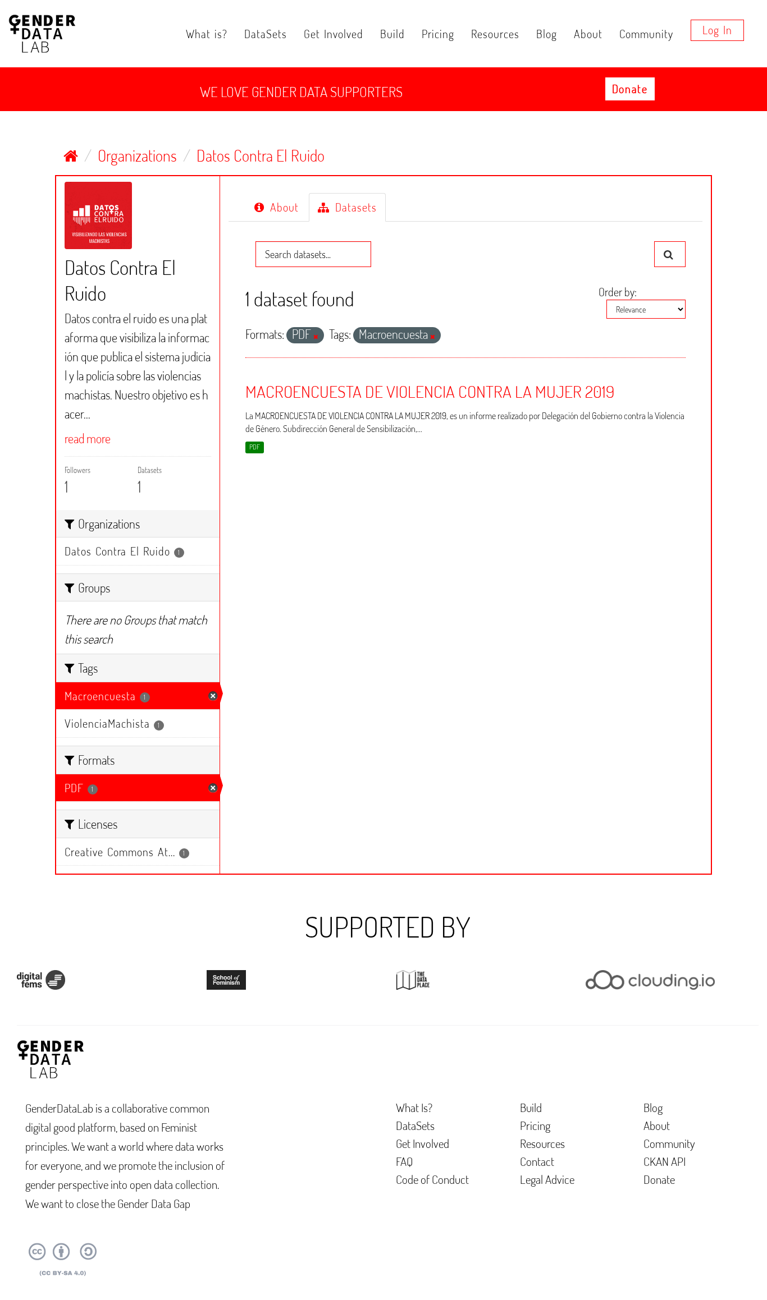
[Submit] (670, 254)
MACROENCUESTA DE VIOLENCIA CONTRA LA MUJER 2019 (429, 391)
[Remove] (315, 337)
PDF (254, 447)
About (588, 33)
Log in (717, 29)
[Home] (70, 155)
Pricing (438, 33)
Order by (616, 291)
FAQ (404, 1161)
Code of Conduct (432, 1179)
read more (88, 438)
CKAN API (664, 1161)
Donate (630, 88)
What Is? (414, 1107)
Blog (546, 33)
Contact (537, 1161)
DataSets (265, 33)
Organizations (137, 155)
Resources (495, 33)
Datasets (354, 207)
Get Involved (333, 33)
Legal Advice (547, 1179)
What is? (206, 33)
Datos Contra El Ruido (261, 155)
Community (646, 33)
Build (392, 33)
